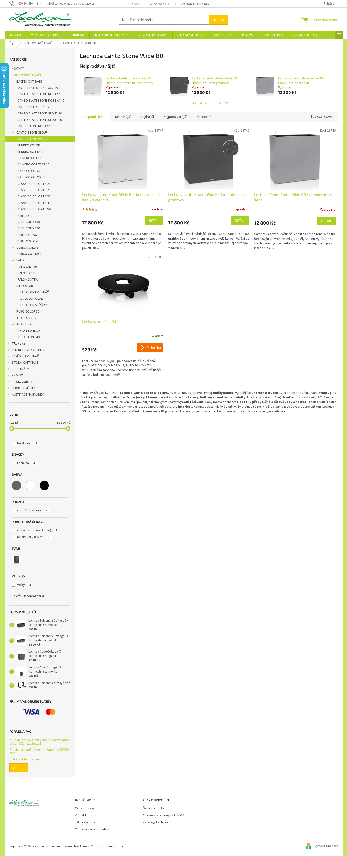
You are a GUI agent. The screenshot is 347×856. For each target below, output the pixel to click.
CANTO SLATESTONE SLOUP (36, 107)
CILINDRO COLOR (28, 145)
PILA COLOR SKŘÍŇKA (32, 305)
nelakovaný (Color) (33, 537)
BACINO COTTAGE (29, 81)
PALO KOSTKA (28, 279)
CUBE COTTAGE (27, 234)
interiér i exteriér (32, 510)
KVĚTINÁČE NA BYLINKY (28, 394)
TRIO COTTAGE (27, 317)
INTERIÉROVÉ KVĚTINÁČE (29, 349)
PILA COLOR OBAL (30, 298)
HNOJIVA (18, 375)
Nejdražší (147, 116)
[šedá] (16, 485)
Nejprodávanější (175, 116)
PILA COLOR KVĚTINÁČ (33, 292)
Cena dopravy (160, 4)
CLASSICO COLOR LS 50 (34, 209)
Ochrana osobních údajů (92, 829)
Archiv (19, 768)
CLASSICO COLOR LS (30, 177)
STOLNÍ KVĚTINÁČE (25, 362)
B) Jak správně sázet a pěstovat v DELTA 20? (39, 751)
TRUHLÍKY (18, 343)
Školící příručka (154, 808)
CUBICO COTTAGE (29, 254)
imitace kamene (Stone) (37, 530)
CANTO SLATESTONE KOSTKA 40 (41, 100)
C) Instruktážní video (24, 759)
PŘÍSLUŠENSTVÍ (22, 381)
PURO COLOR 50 (27, 311)
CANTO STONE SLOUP (32, 132)
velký (24, 585)
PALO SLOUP (26, 273)
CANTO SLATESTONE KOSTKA (37, 88)
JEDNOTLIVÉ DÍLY (23, 388)
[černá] (44, 485)
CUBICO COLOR (27, 247)
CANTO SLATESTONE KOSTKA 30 (41, 94)
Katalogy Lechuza (155, 822)
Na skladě (27, 443)
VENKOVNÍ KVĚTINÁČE (27, 75)
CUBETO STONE (27, 241)
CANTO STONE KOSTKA (33, 126)
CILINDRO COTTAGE (30, 152)
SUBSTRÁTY (20, 369)
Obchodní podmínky (194, 4)
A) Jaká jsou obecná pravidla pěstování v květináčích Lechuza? (39, 741)
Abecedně (204, 116)
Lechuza (26, 463)
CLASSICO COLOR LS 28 (34, 190)
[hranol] (16, 559)
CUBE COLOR (25, 215)
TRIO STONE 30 (29, 330)
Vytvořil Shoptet (326, 846)
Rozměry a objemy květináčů (163, 815)
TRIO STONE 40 (29, 337)
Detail (154, 220)
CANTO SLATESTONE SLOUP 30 (40, 113)
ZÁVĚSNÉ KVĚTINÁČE (26, 356)
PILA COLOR (24, 286)
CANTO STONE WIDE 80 (32, 139)
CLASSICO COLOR (28, 171)
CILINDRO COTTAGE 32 (33, 164)
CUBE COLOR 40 (29, 228)
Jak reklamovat (86, 822)
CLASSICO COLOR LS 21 (34, 183)
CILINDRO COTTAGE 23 (33, 158)
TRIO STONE (25, 324)
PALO (20, 260)
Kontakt (134, 4)
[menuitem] (15, 35)
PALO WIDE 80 (27, 266)
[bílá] (30, 485)
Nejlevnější (123, 116)
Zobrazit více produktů (206, 103)
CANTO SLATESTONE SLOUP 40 (40, 120)
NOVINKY (18, 68)
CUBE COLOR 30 (29, 222)
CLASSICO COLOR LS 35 (34, 196)
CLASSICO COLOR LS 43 (34, 203)
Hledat (218, 20)
